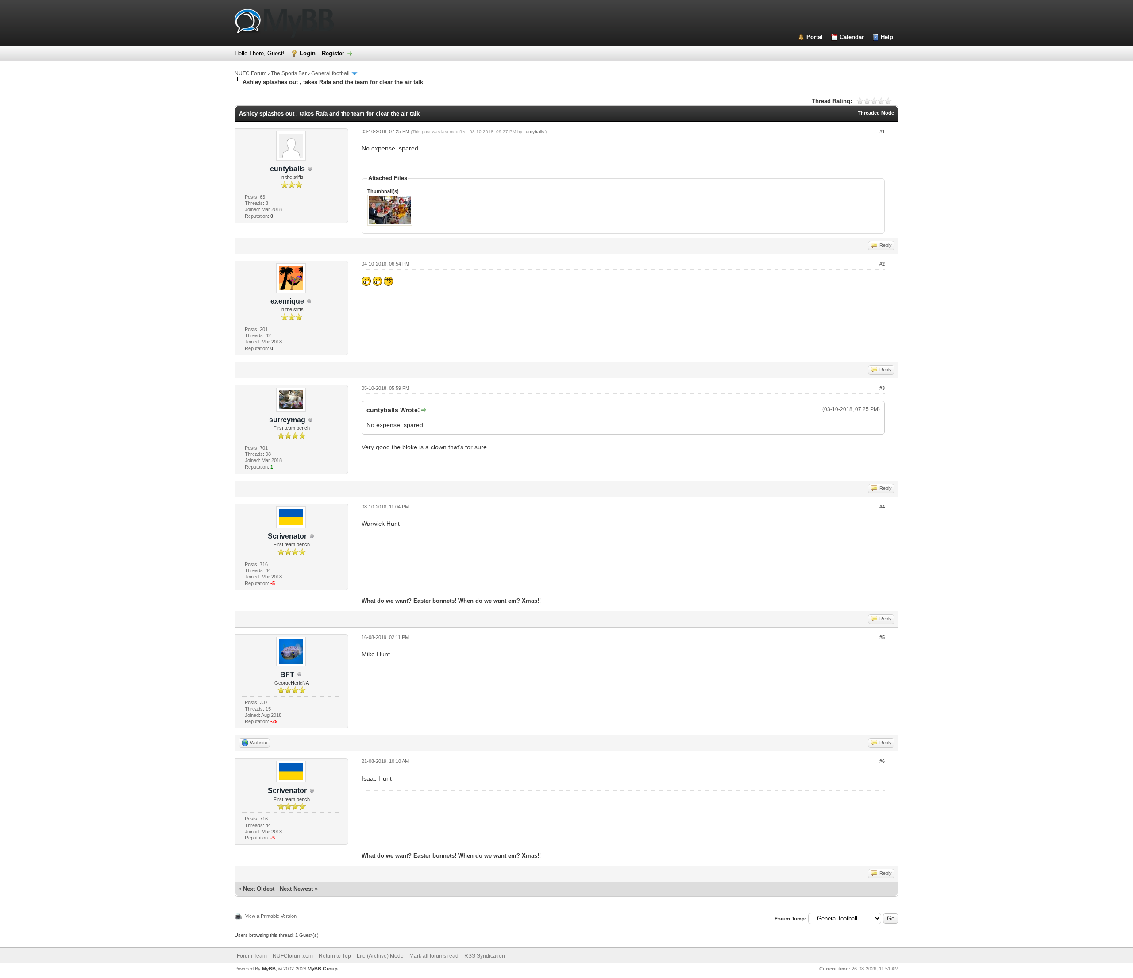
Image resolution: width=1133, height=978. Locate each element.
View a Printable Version (271, 916)
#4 (882, 506)
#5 (882, 637)
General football (330, 73)
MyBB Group (323, 968)
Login (308, 53)
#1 (882, 131)
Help (887, 37)
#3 (882, 388)
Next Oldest (258, 889)
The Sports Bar (289, 73)
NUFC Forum (250, 73)
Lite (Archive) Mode (380, 956)
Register (333, 53)
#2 (882, 263)
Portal (814, 37)
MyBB (269, 968)
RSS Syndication (484, 956)
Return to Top (335, 956)
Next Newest (296, 889)
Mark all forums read (434, 956)
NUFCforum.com (293, 956)
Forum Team (252, 956)
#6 (882, 761)
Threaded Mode (876, 113)
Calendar (852, 37)
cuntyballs (534, 131)
